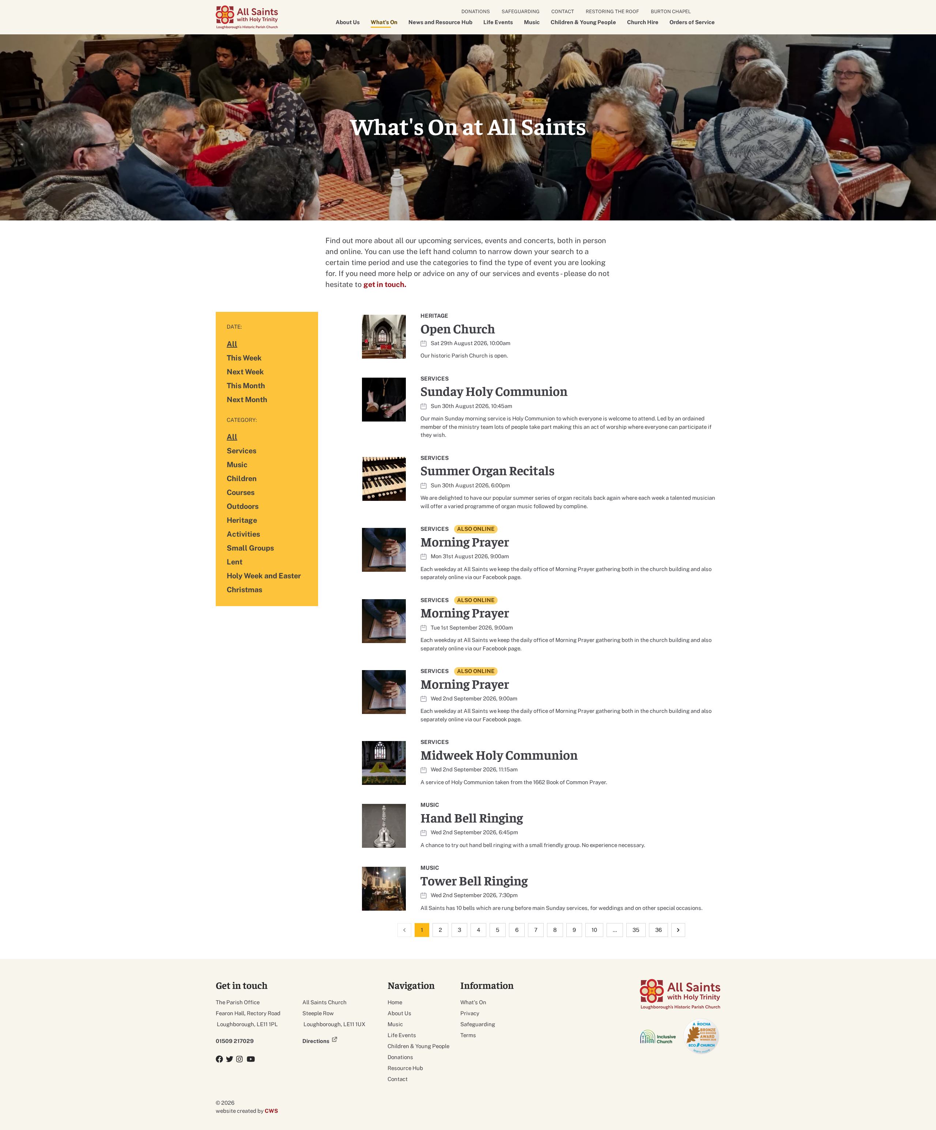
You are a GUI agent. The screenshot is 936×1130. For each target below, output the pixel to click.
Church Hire (642, 22)
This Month (246, 385)
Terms (468, 1035)
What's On (384, 22)
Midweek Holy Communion (499, 754)
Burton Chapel (671, 11)
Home (395, 1002)
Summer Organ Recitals (487, 470)
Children (242, 478)
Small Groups (250, 548)
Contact (562, 11)
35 (636, 930)
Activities (243, 534)
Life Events (498, 22)
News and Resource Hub (440, 22)
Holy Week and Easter (264, 575)
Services (241, 450)
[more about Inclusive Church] (658, 1036)
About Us (348, 22)
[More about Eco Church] (701, 1036)
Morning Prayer (464, 541)
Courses (240, 492)
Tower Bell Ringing (474, 880)
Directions (315, 1041)
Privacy (469, 1013)
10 (594, 930)
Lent (234, 562)
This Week (244, 357)
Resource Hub (405, 1068)
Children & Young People (583, 22)
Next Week (245, 371)
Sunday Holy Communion (493, 390)
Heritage (242, 520)
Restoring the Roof (612, 11)
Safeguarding (521, 11)
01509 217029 (235, 1041)
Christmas (244, 589)
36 (658, 930)
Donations (475, 11)
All (232, 343)
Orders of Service (692, 22)
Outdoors (242, 506)
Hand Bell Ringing (471, 817)
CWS (271, 1111)
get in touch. (384, 284)
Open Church (457, 328)
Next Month (247, 399)
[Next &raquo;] (678, 930)
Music (532, 22)
